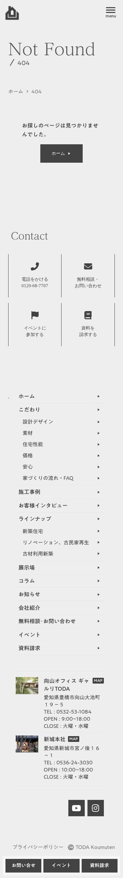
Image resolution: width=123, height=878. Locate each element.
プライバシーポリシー (38, 847)
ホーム (15, 91)
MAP (98, 681)
